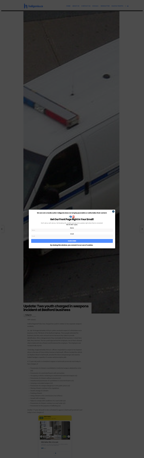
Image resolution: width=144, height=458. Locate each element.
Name (72, 228)
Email (72, 234)
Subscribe (72, 241)
